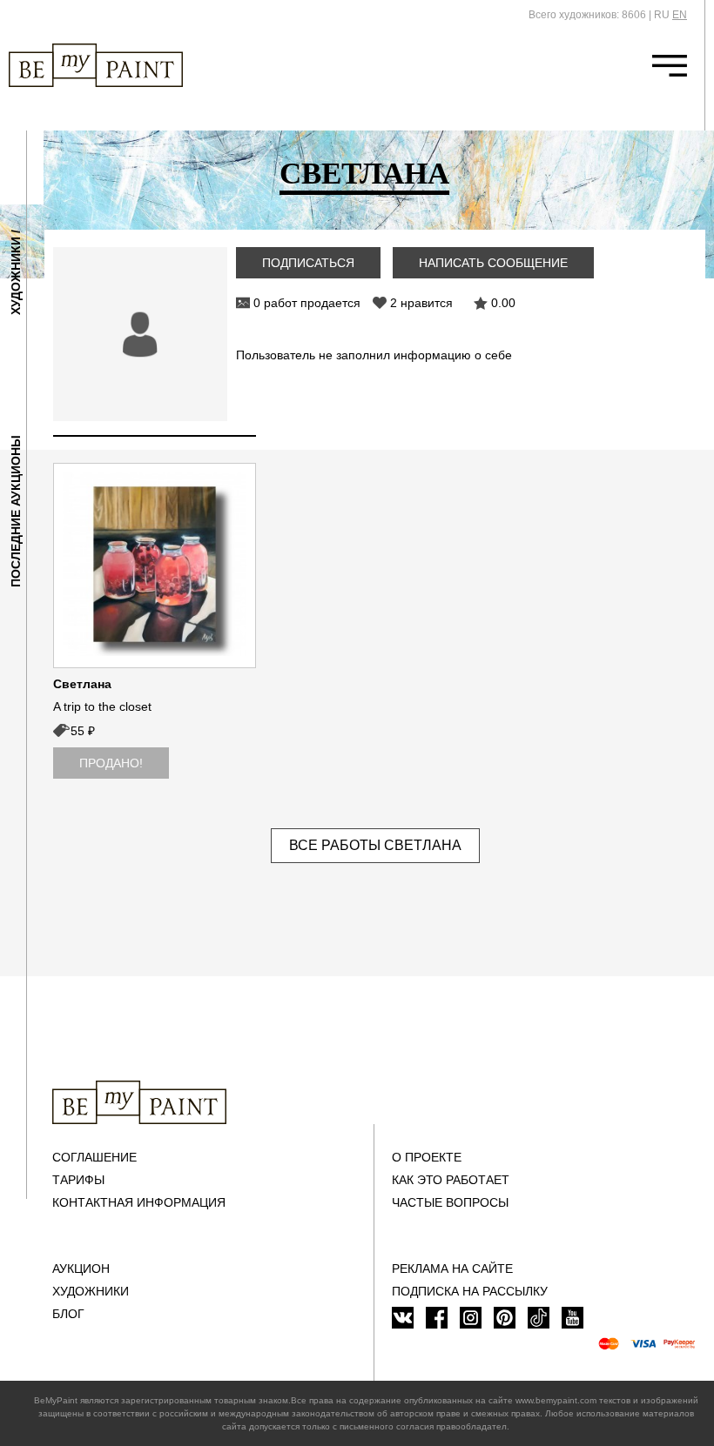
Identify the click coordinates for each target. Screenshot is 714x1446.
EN (679, 15)
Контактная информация (139, 1202)
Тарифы (78, 1180)
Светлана (82, 684)
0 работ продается (306, 303)
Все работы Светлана (375, 845)
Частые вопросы (450, 1202)
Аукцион (81, 1268)
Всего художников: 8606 (587, 15)
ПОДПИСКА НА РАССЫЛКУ (470, 1291)
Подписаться (308, 263)
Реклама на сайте (452, 1268)
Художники (90, 1291)
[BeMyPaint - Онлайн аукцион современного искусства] (139, 1102)
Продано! (111, 763)
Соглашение (94, 1157)
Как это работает (450, 1180)
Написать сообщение (493, 263)
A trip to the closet (102, 706)
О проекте (426, 1157)
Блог (68, 1314)
